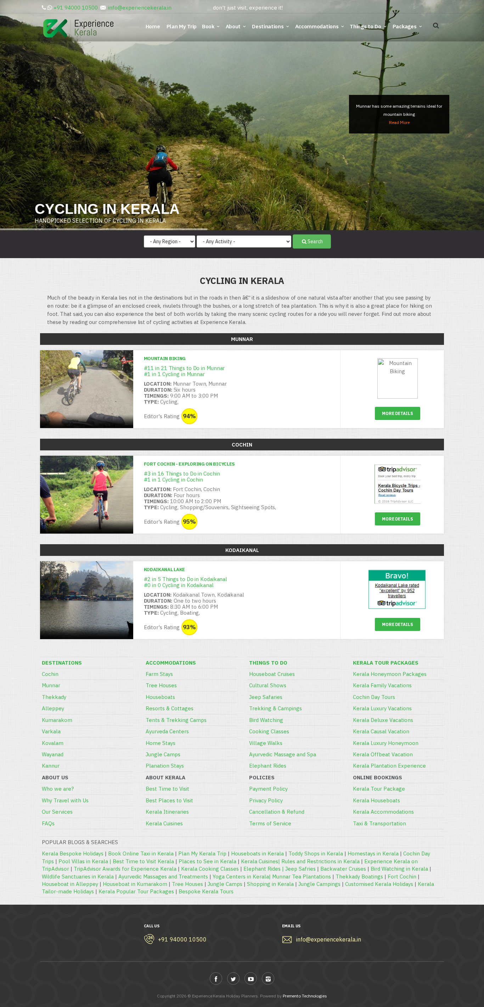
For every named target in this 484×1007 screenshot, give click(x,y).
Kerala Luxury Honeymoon (385, 743)
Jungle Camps (163, 754)
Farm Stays (159, 674)
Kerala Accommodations (383, 811)
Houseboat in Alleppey (70, 884)
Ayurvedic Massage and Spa (282, 754)
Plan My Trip (182, 26)
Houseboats (160, 697)
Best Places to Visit (169, 800)
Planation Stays (165, 765)
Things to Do (365, 26)
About (233, 26)
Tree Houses (161, 685)
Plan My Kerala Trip (202, 853)
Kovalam (52, 743)
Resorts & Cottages (169, 708)
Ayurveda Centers (167, 731)
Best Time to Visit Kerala (143, 861)
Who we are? (58, 788)
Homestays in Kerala (373, 853)
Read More (399, 122)
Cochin (50, 674)
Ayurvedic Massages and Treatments (163, 876)
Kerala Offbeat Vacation (383, 754)
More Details (397, 413)
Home (154, 26)
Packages (405, 26)
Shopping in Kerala (270, 884)
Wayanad (52, 754)
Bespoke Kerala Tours (206, 891)
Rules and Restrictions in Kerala (320, 861)
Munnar (51, 685)
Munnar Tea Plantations (301, 876)
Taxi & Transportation (379, 823)
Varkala (51, 731)
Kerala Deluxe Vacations (383, 720)
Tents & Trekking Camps (176, 720)
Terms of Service (270, 823)
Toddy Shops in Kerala (315, 853)
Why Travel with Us (65, 800)
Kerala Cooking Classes (210, 868)
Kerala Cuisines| (261, 861)
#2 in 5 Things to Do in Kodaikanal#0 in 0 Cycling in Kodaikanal (185, 582)
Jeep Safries (300, 868)
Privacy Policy (266, 800)
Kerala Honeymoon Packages (390, 674)
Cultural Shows (267, 685)
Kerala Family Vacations (382, 685)
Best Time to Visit (167, 788)
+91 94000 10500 (76, 7)
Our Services (57, 811)
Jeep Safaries (265, 697)
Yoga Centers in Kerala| (242, 876)
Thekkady (54, 697)
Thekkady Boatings (359, 876)
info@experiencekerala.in (139, 7)
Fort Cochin (402, 876)
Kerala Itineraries (167, 811)
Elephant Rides (267, 765)
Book (208, 26)
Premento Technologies (305, 996)
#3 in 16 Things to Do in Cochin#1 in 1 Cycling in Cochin (182, 476)
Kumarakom (57, 720)
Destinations (267, 26)
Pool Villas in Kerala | (85, 861)
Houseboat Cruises (272, 674)
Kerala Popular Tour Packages (136, 891)
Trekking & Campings (275, 708)
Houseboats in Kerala (257, 853)
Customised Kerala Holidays (379, 884)
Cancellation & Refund (276, 811)
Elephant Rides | (264, 868)
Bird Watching (266, 720)
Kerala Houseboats (376, 800)
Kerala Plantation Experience (389, 765)
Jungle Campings (319, 884)
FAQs (48, 823)
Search (315, 241)
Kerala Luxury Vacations (382, 708)
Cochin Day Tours (374, 697)
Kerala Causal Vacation (381, 731)
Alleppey (53, 708)
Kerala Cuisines (164, 823)
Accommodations (317, 26)
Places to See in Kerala (207, 861)
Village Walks (265, 743)
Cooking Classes (269, 731)
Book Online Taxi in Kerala (141, 853)
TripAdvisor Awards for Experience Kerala (125, 868)
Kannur (51, 765)
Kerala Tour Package (379, 788)
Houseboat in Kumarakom (135, 884)
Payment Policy (268, 788)
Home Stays (160, 743)
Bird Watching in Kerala (399, 868)
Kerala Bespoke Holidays (72, 853)
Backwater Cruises (343, 868)
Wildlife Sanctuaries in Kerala (78, 876)
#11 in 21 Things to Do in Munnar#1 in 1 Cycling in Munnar (184, 371)
